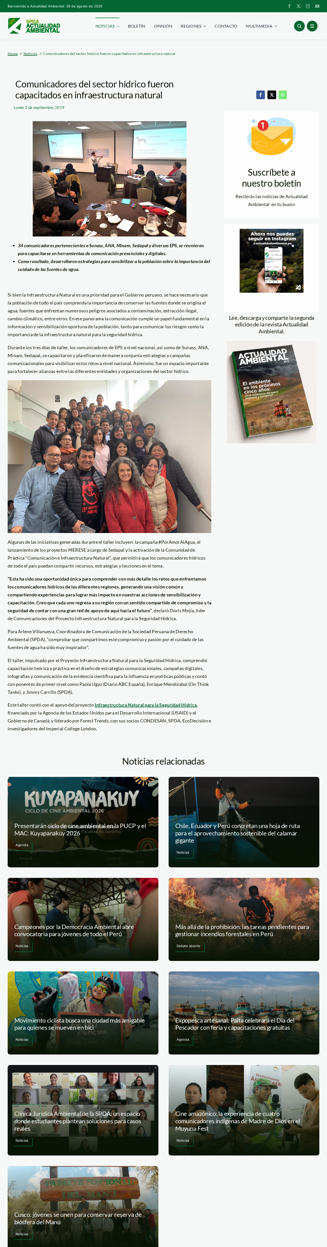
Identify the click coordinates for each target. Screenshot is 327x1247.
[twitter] (299, 6)
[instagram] (308, 6)
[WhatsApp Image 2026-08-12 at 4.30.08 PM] (271, 343)
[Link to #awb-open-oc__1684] (312, 26)
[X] (271, 94)
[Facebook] (260, 94)
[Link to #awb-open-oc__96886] (299, 26)
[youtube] (317, 6)
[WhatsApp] (282, 94)
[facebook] (289, 6)
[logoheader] (34, 19)
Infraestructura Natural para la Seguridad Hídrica (146, 705)
